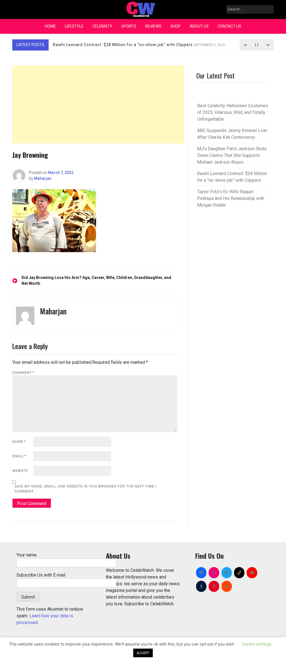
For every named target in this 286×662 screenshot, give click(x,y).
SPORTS (128, 26)
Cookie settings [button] (256, 644)
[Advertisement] (98, 104)
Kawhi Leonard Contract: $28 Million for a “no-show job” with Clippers (139, 44)
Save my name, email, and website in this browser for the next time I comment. (85, 488)
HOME (50, 26)
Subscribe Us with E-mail (40, 575)
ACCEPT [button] (143, 653)
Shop (175, 26)
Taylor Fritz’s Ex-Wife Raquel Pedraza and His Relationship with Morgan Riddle (230, 198)
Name (19, 442)
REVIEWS (153, 26)
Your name (26, 555)
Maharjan (42, 178)
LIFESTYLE (74, 26)
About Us (199, 26)
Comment (23, 373)
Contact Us (229, 26)
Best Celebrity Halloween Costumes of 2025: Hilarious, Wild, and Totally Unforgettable (232, 112)
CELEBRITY (102, 26)
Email (19, 456)
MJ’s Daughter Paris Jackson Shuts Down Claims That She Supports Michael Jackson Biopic (232, 155)
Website (20, 471)
